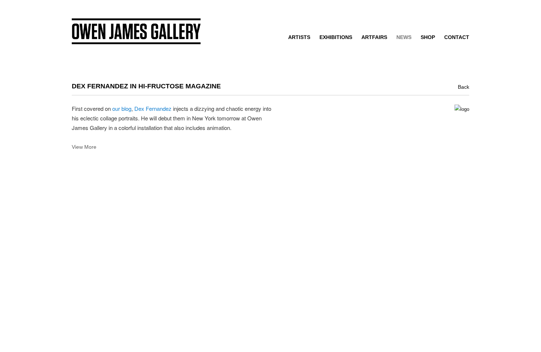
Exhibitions (335, 37)
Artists (299, 37)
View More (84, 147)
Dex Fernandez (153, 108)
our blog (121, 108)
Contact (456, 37)
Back (463, 87)
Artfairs (374, 37)
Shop (428, 37)
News (403, 37)
